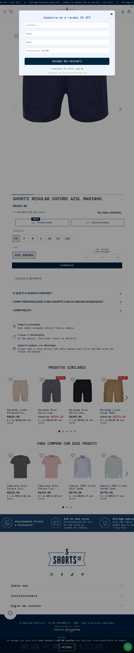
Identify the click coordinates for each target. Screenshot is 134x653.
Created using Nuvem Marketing (67, 72)
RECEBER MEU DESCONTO (67, 61)
